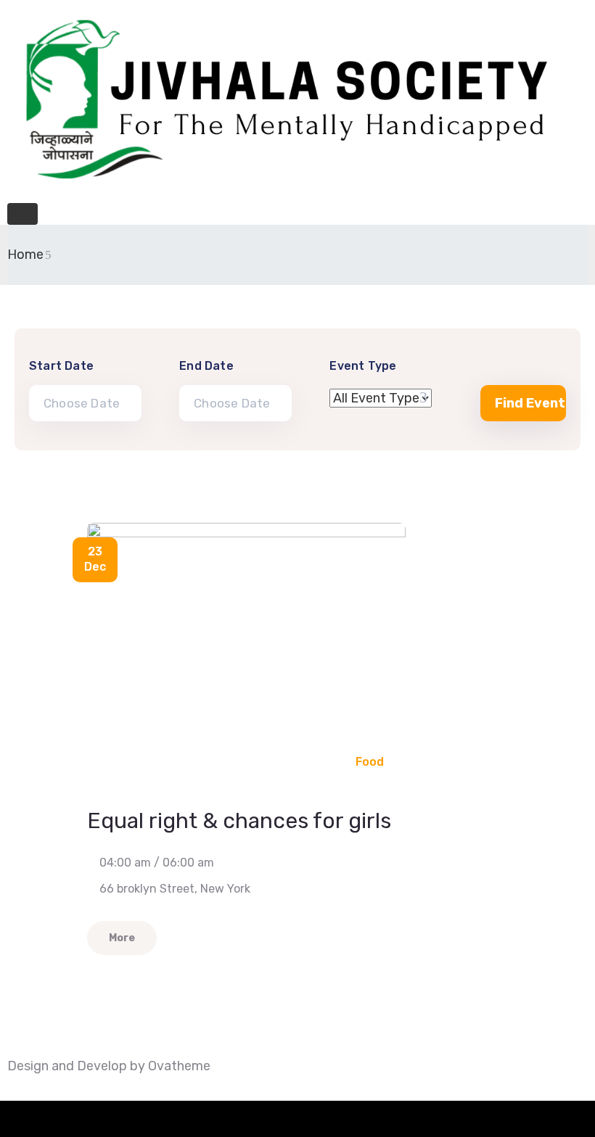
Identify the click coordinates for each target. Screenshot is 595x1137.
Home (25, 254)
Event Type (362, 366)
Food (370, 762)
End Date (206, 366)
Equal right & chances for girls (239, 821)
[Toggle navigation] (22, 214)
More (122, 938)
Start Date (61, 366)
